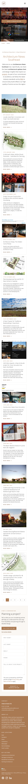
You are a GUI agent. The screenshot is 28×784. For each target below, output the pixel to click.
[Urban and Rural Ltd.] (4, 3)
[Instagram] (6, 778)
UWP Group (19, 772)
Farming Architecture (7, 761)
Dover (3, 739)
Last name (7, 644)
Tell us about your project (13, 664)
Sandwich (4, 737)
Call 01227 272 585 (9, 628)
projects (4, 74)
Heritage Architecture (7, 757)
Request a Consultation (14, 686)
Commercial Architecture (8, 755)
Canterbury (4, 741)
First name (7, 637)
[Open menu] (24, 3)
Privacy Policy (15, 679)
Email (6, 651)
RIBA (21, 79)
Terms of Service (8, 681)
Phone (6, 657)
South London (5, 748)
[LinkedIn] (10, 778)
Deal (3, 735)
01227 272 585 (5, 706)
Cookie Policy (8, 774)
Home (3, 43)
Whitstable (4, 743)
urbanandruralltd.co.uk (8, 710)
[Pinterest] (3, 778)
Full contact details (6, 632)
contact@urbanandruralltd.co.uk (10, 708)
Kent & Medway (6, 746)
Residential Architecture (8, 759)
